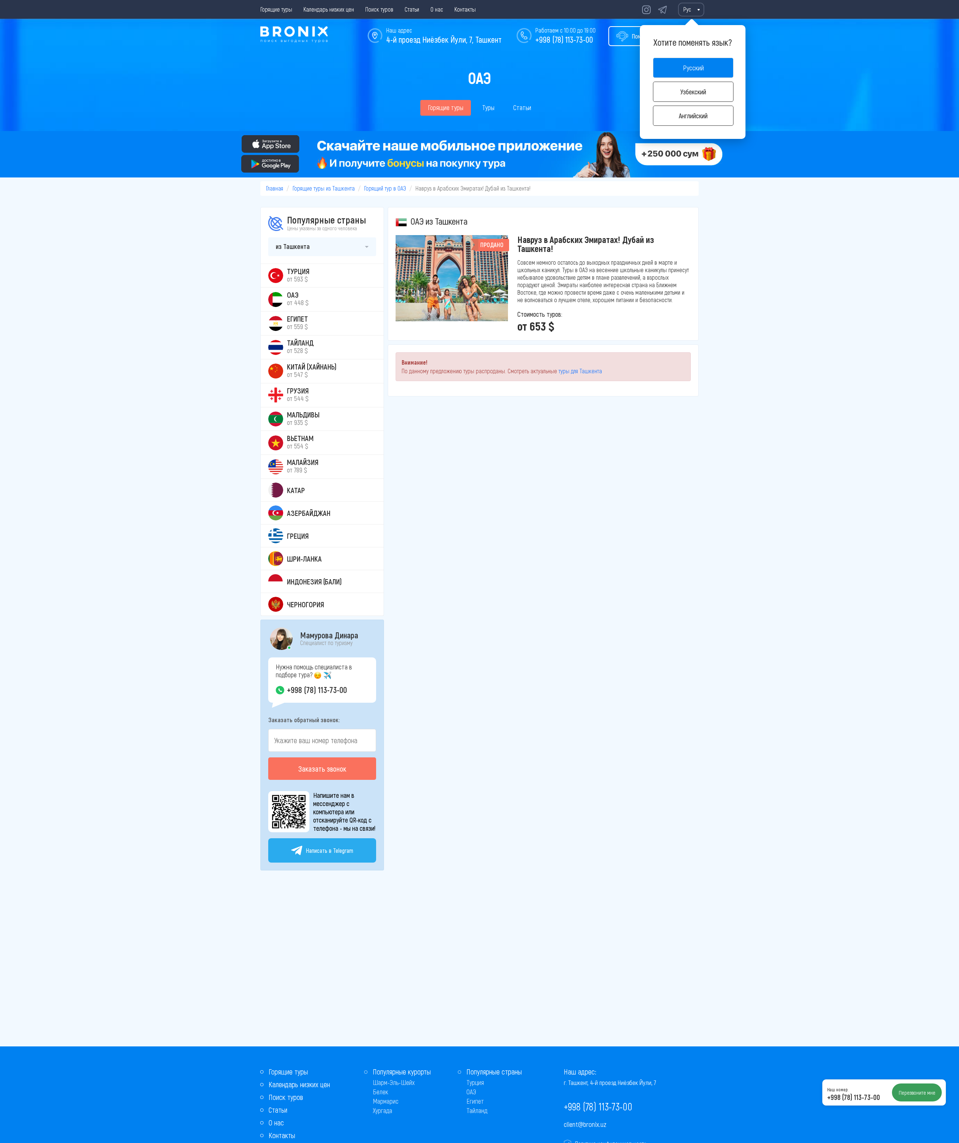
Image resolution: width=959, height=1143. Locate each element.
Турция (475, 1082)
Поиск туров (379, 9)
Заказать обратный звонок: (304, 719)
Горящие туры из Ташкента (324, 188)
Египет (475, 1101)
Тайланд (476, 1110)
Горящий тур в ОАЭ (385, 188)
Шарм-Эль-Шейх (394, 1082)
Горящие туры (276, 9)
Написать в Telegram (329, 850)
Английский (693, 116)
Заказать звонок (322, 768)
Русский (693, 68)
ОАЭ (471, 1092)
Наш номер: (837, 1089)
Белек (380, 1092)
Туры (488, 107)
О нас (436, 9)
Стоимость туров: (539, 314)
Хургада (382, 1110)
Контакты (465, 9)
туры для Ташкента (580, 370)
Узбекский (693, 92)
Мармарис (386, 1101)
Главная (274, 188)
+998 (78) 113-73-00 (564, 39)
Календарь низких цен (328, 9)
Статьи (412, 9)
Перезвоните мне (917, 1092)
